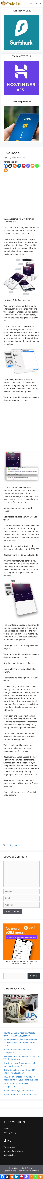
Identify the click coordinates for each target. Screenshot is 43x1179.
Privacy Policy (9, 1132)
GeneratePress (10, 1171)
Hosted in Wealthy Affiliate (28, 1171)
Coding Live (12, 845)
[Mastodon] (28, 166)
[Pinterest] (24, 166)
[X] (10, 166)
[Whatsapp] (37, 166)
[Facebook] (6, 166)
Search (33, 976)
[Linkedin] (19, 166)
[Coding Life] (11, 3)
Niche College (9, 1155)
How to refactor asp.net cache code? (20, 1094)
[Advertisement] (21, 195)
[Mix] (33, 166)
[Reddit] (15, 166)
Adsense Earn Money (13, 1151)
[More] (6, 170)
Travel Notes (9, 1147)
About (6, 1129)
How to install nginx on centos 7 (18, 1090)
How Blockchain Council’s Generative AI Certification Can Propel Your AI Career (20, 1043)
